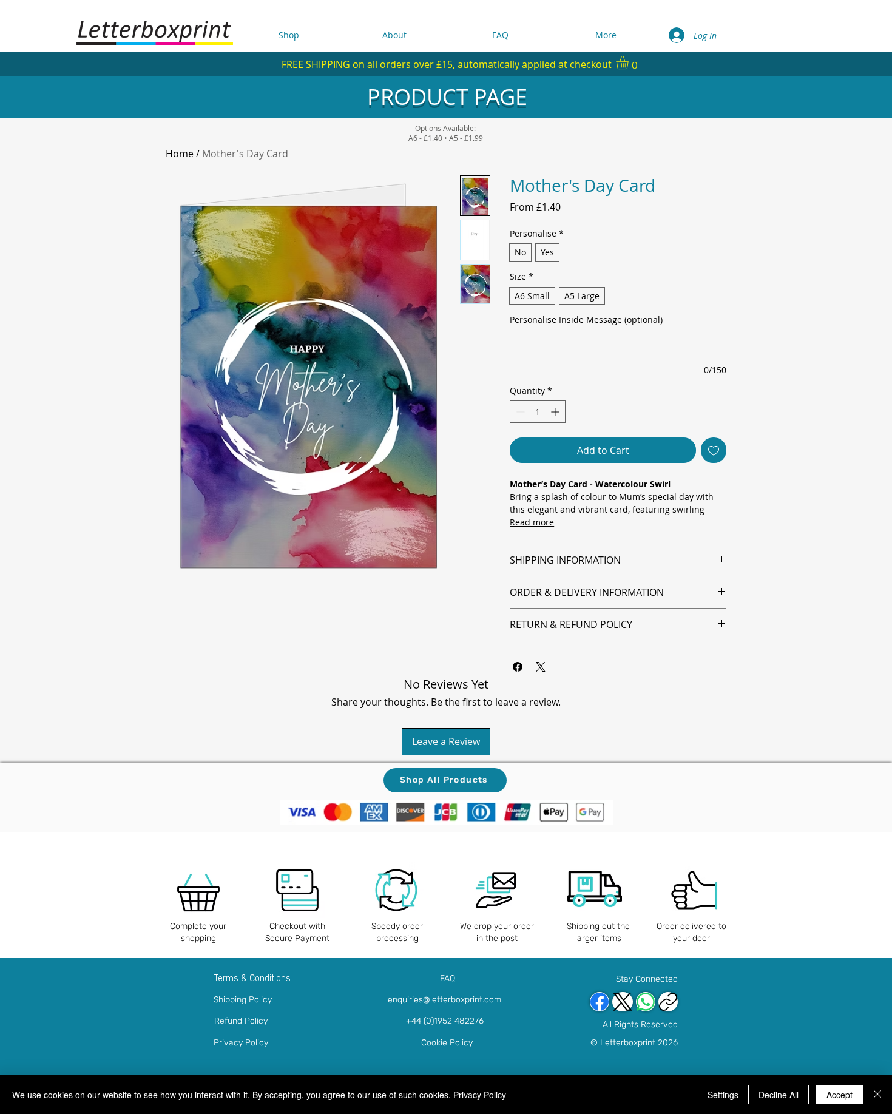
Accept (839, 1095)
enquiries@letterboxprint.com (444, 999)
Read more (532, 522)
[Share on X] (540, 667)
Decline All (779, 1095)
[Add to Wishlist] (713, 450)
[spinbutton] (538, 411)
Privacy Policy (241, 1043)
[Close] (877, 1094)
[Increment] (556, 411)
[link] (630, 62)
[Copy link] (668, 1001)
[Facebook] (599, 1001)
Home (180, 153)
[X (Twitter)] (622, 1001)
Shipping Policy (243, 999)
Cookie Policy (447, 1043)
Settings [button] (723, 1095)
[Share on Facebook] (517, 667)
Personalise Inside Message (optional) (586, 319)
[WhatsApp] (645, 1001)
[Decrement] (519, 411)
